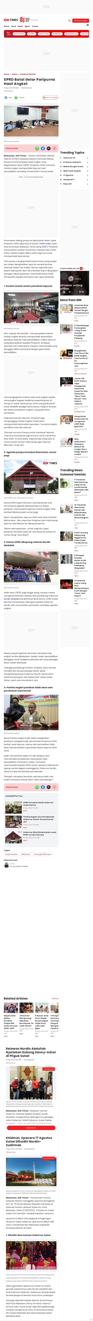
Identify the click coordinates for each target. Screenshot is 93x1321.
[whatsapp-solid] (37, 148)
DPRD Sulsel (45, 243)
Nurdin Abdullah (11, 599)
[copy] (55, 148)
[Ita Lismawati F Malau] (6, 865)
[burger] (87, 25)
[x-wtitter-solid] (49, 148)
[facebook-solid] (43, 148)
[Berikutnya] (59, 988)
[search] (69, 20)
